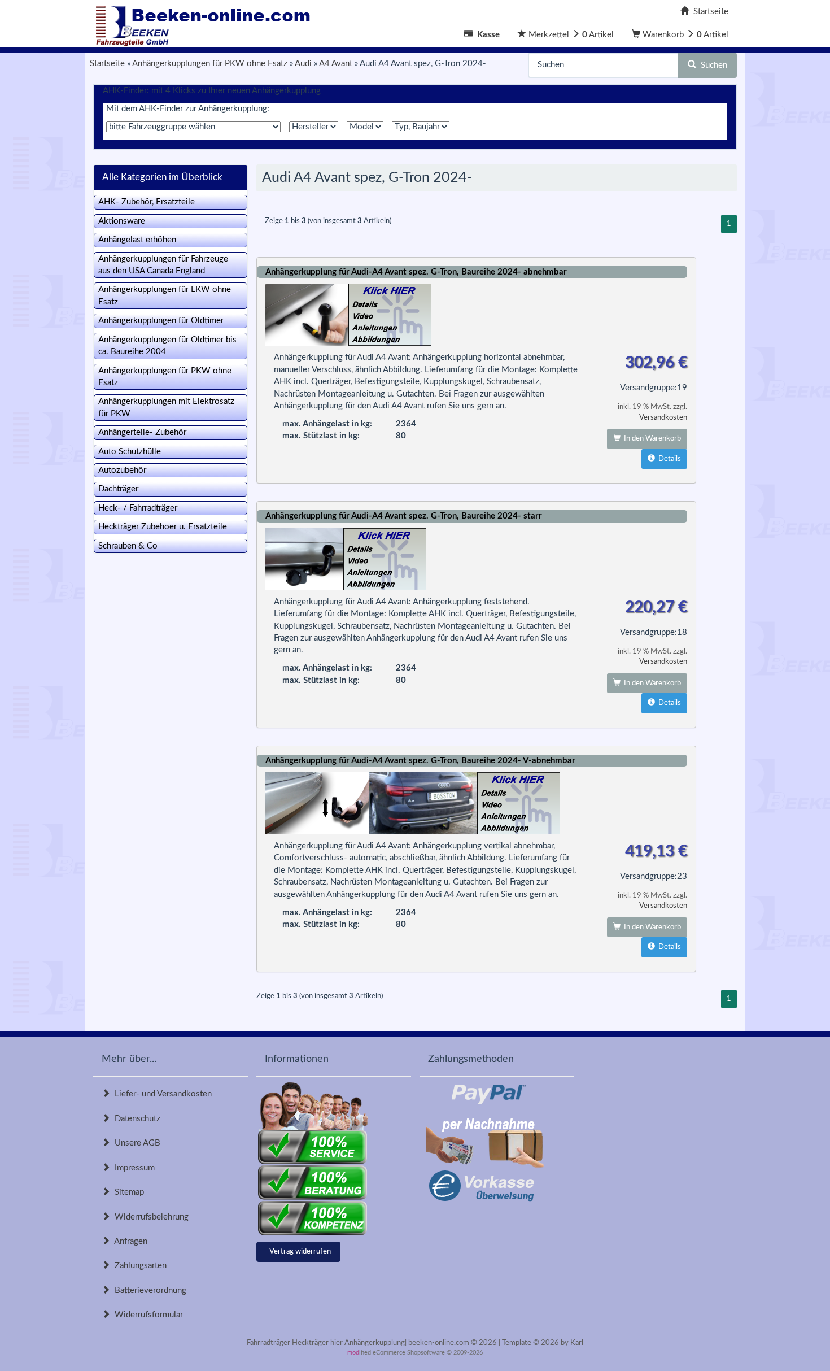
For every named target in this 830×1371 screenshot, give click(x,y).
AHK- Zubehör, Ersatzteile (146, 202)
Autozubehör (122, 470)
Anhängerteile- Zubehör (142, 432)
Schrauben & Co (128, 546)
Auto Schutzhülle (129, 451)
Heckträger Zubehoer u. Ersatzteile (162, 527)
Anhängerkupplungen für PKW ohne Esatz (164, 377)
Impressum (132, 1168)
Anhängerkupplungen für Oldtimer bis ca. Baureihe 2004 (167, 346)
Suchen (711, 65)
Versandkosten (663, 417)
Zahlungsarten (138, 1265)
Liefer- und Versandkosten (161, 1094)
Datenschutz (135, 1119)
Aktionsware (121, 221)
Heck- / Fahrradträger (137, 508)
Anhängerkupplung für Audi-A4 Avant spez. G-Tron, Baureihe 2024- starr (403, 516)
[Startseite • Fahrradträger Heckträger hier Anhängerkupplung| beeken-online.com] (206, 23)
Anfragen (128, 1241)
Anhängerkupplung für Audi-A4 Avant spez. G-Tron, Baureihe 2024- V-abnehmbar (420, 760)
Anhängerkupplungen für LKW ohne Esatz (164, 295)
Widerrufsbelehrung (149, 1217)
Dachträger (118, 489)
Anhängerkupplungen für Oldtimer (161, 320)
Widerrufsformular (146, 1315)
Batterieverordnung (148, 1290)
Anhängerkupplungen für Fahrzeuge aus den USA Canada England (163, 265)
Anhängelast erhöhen (137, 240)
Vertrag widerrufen (300, 1251)
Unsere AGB (135, 1143)
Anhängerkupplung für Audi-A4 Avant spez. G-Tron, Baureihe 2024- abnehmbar (416, 272)
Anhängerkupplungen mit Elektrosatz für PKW (166, 407)
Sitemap (127, 1192)
